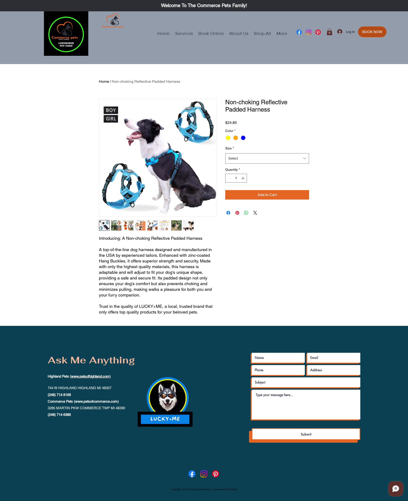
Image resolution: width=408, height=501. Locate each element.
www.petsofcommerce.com (96, 401)
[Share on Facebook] (228, 213)
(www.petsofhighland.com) (90, 376)
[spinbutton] (236, 178)
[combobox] (267, 158)
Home (104, 81)
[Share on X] (255, 213)
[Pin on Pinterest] (237, 213)
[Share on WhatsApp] (246, 213)
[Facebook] (299, 32)
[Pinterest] (318, 32)
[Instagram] (308, 32)
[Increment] (243, 178)
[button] (329, 31)
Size (229, 148)
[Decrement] (229, 178)
